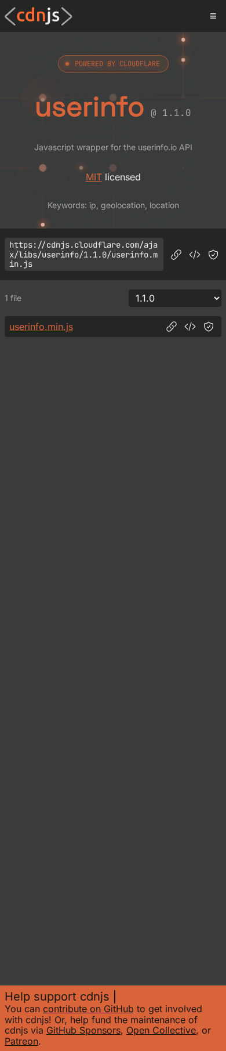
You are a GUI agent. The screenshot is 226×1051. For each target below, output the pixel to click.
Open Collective (161, 1030)
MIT (94, 177)
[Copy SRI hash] (213, 255)
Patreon (21, 1041)
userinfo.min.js (41, 326)
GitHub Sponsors (83, 1030)
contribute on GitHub (88, 1008)
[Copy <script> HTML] (195, 255)
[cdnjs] (38, 16)
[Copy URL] (176, 255)
